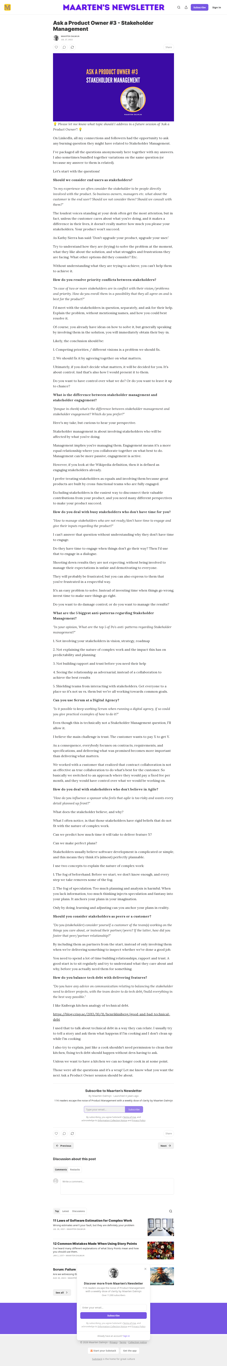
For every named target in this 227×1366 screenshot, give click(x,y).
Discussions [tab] (78, 1211)
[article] (113, 1227)
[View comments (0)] (64, 47)
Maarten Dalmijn (70, 36)
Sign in (216, 7)
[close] (145, 1269)
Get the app (130, 1350)
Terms (122, 1342)
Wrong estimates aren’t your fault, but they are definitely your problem (93, 1225)
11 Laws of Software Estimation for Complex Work (92, 1220)
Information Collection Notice (112, 1326)
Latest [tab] (65, 1211)
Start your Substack (104, 1350)
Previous (65, 1145)
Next (164, 1145)
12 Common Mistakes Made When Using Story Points (95, 1244)
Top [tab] (57, 1211)
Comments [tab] (61, 1169)
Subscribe (199, 7)
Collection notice (137, 1342)
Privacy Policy (138, 1326)
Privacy (113, 1342)
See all (60, 1292)
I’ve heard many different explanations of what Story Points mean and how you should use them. (96, 1250)
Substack (97, 1359)
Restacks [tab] (75, 1169)
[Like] (56, 47)
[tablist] (67, 1169)
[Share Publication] (186, 7)
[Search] (178, 7)
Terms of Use (129, 1323)
